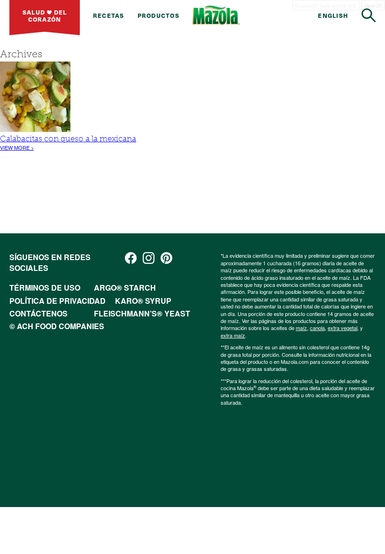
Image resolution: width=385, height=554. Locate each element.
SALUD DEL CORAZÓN (45, 15)
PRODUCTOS (158, 15)
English (333, 15)
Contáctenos (38, 313)
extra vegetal (342, 327)
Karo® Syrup (143, 300)
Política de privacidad (57, 300)
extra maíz (233, 335)
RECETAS (108, 15)
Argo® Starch (125, 287)
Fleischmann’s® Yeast (142, 313)
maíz (301, 327)
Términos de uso (44, 287)
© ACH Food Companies (56, 326)
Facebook (131, 258)
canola (317, 327)
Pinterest (166, 258)
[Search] (369, 15)
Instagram (148, 258)
